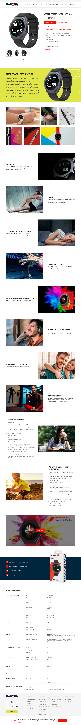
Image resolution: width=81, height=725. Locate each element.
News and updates (69, 701)
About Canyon (68, 699)
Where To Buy (42, 699)
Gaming (28, 705)
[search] (68, 1)
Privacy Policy (42, 711)
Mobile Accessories (30, 699)
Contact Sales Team (56, 706)
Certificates (54, 704)
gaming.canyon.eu (10, 1)
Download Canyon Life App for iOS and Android (58, 29)
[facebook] (16, 701)
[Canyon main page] (12, 4)
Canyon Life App (43, 701)
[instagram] (7, 701)
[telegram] (12, 706)
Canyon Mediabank (56, 699)
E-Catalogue (54, 701)
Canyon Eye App (43, 704)
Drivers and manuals (44, 706)
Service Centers (42, 709)
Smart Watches (29, 708)
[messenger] (16, 706)
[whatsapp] (7, 706)
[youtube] (12, 701)
